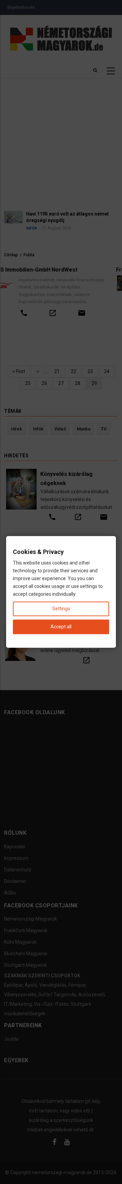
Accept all (61, 627)
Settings (61, 609)
